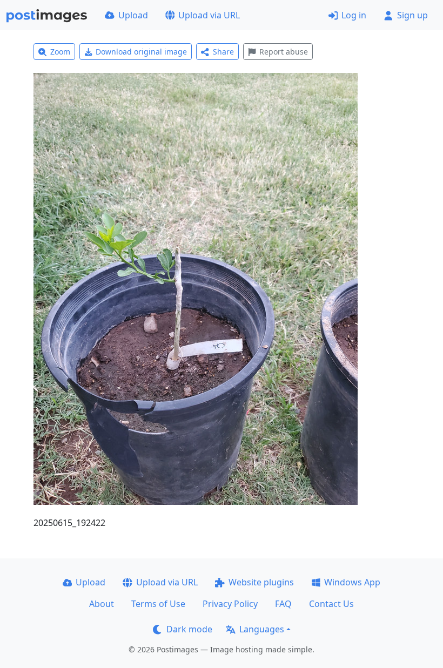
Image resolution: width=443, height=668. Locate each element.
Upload (133, 15)
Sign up (412, 15)
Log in (353, 15)
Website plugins (261, 582)
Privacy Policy (230, 604)
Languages (261, 629)
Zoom (60, 51)
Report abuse (283, 51)
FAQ (283, 604)
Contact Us (331, 604)
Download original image (141, 51)
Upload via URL (209, 15)
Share (223, 51)
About (101, 604)
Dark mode (189, 629)
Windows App (352, 582)
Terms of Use (158, 604)
